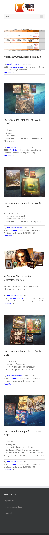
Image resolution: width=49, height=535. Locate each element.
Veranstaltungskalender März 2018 (23, 56)
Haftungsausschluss (13, 507)
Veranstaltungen (16, 67)
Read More (8, 72)
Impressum (9, 500)
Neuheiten (14, 150)
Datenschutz (9, 513)
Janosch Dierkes (12, 64)
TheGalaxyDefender (14, 147)
